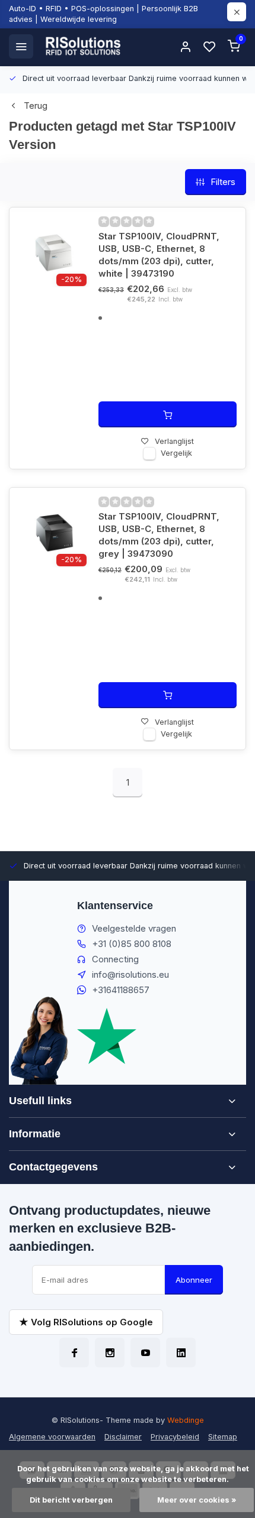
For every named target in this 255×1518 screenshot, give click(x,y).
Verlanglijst (174, 441)
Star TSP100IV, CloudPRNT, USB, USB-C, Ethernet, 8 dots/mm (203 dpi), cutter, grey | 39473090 (158, 535)
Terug (35, 105)
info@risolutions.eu (130, 974)
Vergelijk (176, 453)
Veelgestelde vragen (134, 928)
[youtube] (145, 1352)
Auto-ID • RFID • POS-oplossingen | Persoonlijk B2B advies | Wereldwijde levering (103, 14)
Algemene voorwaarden (52, 1436)
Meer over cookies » (196, 1500)
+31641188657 (120, 989)
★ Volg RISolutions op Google (86, 1322)
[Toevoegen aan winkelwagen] (167, 414)
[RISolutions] (83, 46)
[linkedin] (181, 1352)
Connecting (115, 959)
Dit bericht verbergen (71, 1500)
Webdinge (185, 1420)
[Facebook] (74, 1352)
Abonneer (194, 1280)
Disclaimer (123, 1436)
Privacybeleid (175, 1436)
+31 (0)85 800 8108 (131, 943)
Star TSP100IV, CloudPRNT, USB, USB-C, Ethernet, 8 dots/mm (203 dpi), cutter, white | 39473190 (158, 255)
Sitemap (222, 1436)
